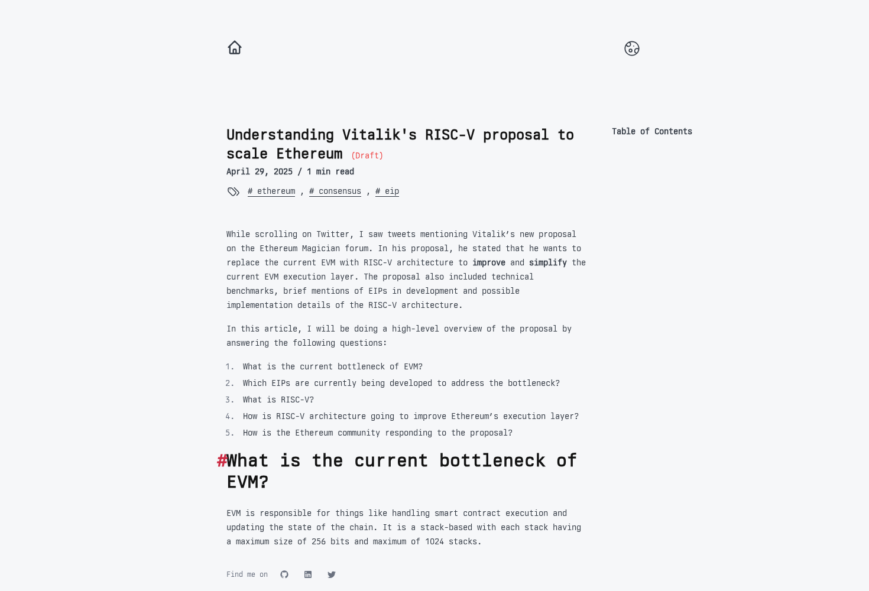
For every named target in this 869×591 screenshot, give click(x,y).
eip (389, 191)
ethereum (273, 191)
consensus (337, 191)
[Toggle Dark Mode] (632, 48)
